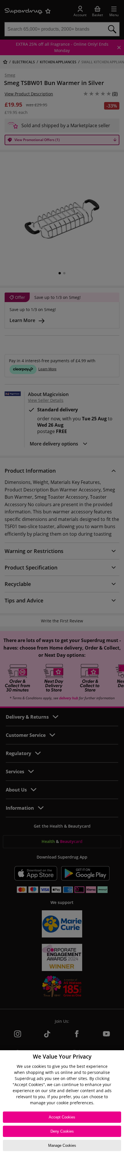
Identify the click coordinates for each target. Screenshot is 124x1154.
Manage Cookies (62, 1145)
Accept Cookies (62, 1117)
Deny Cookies (62, 1131)
